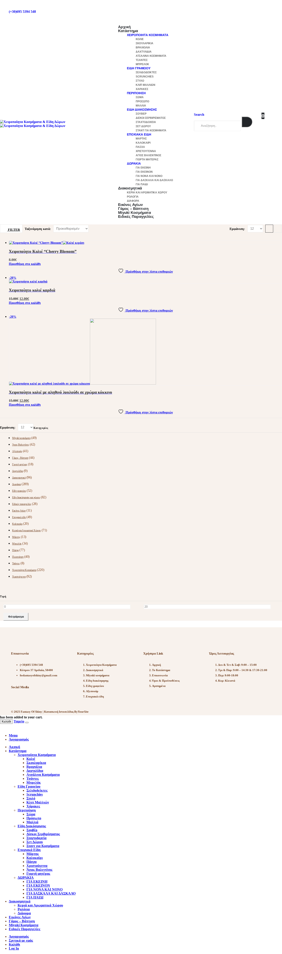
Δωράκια (16, 484)
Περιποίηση (136, 93)
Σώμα (140, 97)
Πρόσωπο (142, 101)
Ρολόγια (133, 196)
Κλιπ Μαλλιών (145, 84)
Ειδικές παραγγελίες (21, 504)
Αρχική (156, 664)
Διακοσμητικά (130, 188)
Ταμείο (19, 721)
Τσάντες (142, 60)
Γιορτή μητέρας (147, 159)
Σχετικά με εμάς (21, 940)
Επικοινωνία (160, 675)
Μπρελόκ (142, 64)
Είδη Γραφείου (138, 68)
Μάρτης (141, 138)
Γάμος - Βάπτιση (20, 457)
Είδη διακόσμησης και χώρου (26, 497)
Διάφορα (24, 913)
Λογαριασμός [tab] (19, 739)
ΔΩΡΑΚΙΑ (134, 163)
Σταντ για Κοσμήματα (151, 130)
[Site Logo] (32, 124)
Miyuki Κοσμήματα (23, 925)
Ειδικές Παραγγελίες (136, 217)
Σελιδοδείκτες (146, 72)
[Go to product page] (145, 243)
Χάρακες (142, 89)
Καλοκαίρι (143, 142)
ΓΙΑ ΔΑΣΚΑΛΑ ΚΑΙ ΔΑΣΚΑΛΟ (154, 180)
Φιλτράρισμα (16, 616)
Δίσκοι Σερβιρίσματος (151, 117)
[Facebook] (16, 698)
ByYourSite (81, 711)
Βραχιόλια (143, 47)
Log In (14, 948)
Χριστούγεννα (146, 151)
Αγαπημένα (158, 686)
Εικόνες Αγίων (19, 510)
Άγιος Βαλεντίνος (148, 155)
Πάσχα (140, 147)
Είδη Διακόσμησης (142, 109)
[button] (199, 114)
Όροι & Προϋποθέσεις (166, 680)
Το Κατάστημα (161, 670)
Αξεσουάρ (17, 451)
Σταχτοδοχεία (146, 122)
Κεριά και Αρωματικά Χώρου (147, 192)
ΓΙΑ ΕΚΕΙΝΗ (143, 167)
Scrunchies (145, 76)
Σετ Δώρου (143, 126)
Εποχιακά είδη (19, 517)
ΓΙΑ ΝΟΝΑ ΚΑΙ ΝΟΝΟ (149, 176)
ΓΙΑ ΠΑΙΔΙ (34, 897)
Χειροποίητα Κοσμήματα (147, 35)
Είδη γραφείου (19, 490)
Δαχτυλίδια (144, 51)
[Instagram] (28, 698)
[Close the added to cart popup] (27, 722)
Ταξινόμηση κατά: (38, 229)
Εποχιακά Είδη (139, 134)
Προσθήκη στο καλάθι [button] (25, 264)
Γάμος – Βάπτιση (22, 921)
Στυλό (140, 80)
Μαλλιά (141, 105)
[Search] (247, 122)
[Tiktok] (39, 698)
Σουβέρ (141, 113)
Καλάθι (6, 721)
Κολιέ (140, 39)
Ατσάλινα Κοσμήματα (151, 55)
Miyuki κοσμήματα (21, 438)
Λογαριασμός (19, 936)
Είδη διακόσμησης (97, 680)
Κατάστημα (128, 31)
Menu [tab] (13, 735)
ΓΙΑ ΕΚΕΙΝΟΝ (144, 171)
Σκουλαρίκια (144, 43)
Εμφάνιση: (238, 229)
